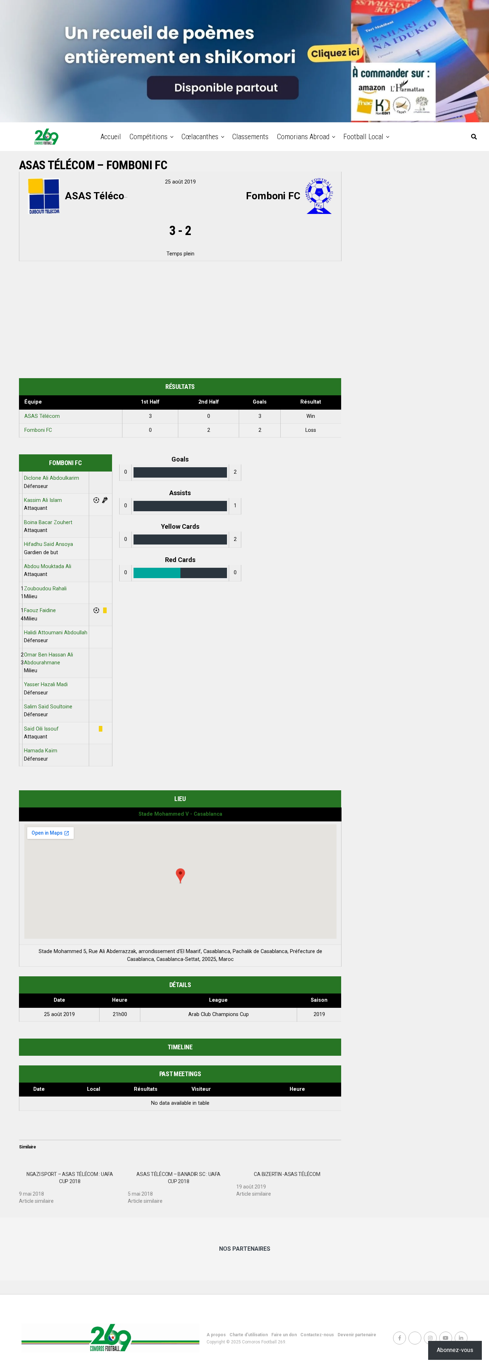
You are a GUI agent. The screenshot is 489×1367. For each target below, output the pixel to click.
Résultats (146, 1089)
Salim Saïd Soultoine (48, 707)
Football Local (363, 136)
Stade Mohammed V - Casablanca (180, 814)
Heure (297, 1089)
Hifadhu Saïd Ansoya (48, 544)
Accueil (111, 136)
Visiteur (201, 1089)
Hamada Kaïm (40, 751)
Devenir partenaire (357, 1334)
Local (93, 1089)
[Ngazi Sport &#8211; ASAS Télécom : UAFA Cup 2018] (73, 1185)
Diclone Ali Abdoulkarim (51, 478)
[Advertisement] (180, 321)
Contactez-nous (317, 1334)
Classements (250, 136)
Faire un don (284, 1334)
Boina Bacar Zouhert (48, 522)
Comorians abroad (303, 136)
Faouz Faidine (40, 610)
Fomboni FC (38, 430)
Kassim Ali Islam (43, 500)
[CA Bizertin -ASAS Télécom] (290, 1181)
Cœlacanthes (199, 136)
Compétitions (149, 136)
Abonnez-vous (455, 1350)
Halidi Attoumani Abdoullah (55, 633)
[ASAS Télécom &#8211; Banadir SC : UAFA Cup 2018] (182, 1185)
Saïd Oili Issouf (41, 729)
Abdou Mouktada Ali (47, 566)
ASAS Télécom (42, 416)
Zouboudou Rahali (45, 589)
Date (39, 1089)
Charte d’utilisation (248, 1334)
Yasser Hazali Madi (46, 685)
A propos (216, 1334)
